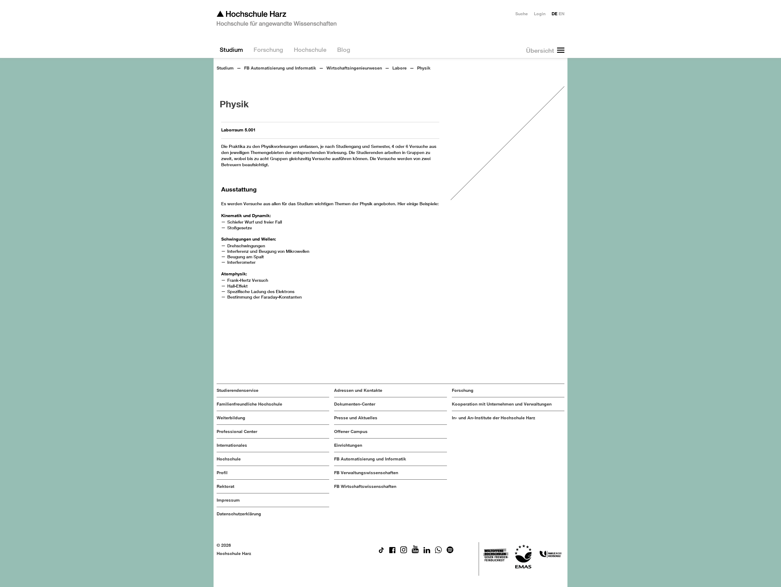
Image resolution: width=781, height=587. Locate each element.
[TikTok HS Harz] (381, 551)
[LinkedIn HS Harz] (426, 551)
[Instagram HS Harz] (403, 551)
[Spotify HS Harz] (450, 551)
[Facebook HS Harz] (392, 551)
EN (561, 13)
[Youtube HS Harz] (415, 551)
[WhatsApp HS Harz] (438, 551)
